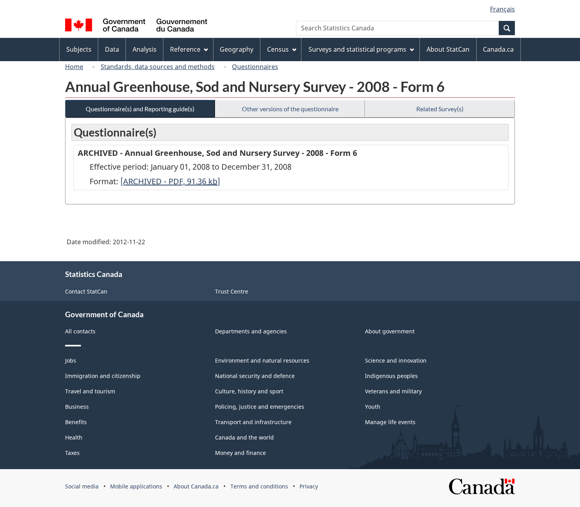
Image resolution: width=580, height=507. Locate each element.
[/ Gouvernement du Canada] (136, 26)
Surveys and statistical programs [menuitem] (357, 49)
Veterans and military (393, 391)
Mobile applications (136, 486)
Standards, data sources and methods (158, 66)
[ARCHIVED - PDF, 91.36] (170, 181)
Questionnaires (255, 66)
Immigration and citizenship (102, 376)
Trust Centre (231, 291)
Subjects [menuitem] (79, 49)
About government (390, 331)
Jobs (70, 360)
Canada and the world (244, 437)
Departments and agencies (251, 331)
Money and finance (240, 452)
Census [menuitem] (278, 49)
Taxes (72, 452)
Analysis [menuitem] (145, 49)
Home (74, 66)
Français (502, 9)
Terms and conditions (259, 486)
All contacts (80, 331)
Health (73, 437)
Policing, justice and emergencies (259, 406)
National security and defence (255, 376)
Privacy (308, 486)
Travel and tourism (90, 391)
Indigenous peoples (391, 376)
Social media (82, 486)
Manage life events (390, 422)
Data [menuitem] (112, 49)
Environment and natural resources (262, 360)
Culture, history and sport (249, 391)
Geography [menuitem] (236, 49)
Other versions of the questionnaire (290, 108)
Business (77, 406)
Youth (372, 406)
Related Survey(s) (440, 108)
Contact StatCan (86, 291)
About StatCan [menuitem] (448, 49)
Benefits (76, 422)
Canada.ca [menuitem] (498, 49)
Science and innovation (396, 360)
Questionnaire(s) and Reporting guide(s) (140, 108)
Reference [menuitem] (185, 49)
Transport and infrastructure (253, 422)
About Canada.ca (196, 486)
